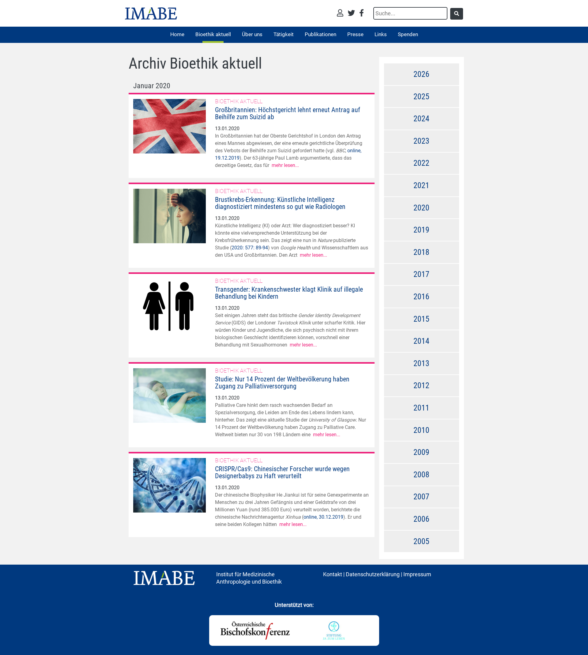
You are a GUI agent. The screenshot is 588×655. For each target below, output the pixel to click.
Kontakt (332, 574)
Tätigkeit (283, 34)
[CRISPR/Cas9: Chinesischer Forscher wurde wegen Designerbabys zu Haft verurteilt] (169, 485)
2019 (421, 229)
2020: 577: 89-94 (250, 248)
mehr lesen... (285, 165)
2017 (421, 274)
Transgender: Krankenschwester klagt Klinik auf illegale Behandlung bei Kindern (289, 293)
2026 (421, 74)
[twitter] (353, 13)
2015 (421, 319)
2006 (421, 519)
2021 (421, 185)
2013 (421, 363)
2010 (421, 430)
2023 (421, 141)
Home (177, 34)
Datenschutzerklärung (373, 574)
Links (381, 34)
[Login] (341, 13)
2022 (421, 163)
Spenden (408, 34)
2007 (421, 496)
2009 (421, 452)
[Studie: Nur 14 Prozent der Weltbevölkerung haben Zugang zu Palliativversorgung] (169, 395)
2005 (421, 541)
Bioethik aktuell (213, 34)
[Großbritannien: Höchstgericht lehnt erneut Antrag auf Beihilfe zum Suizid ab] (169, 126)
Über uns (252, 34)
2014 (421, 341)
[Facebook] (361, 13)
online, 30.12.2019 (323, 517)
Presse (355, 34)
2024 (421, 118)
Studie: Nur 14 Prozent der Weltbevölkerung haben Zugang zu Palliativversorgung (282, 382)
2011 (421, 407)
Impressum (417, 574)
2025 (421, 96)
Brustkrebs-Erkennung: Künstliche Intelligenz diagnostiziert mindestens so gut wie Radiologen (280, 203)
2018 (421, 252)
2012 (421, 385)
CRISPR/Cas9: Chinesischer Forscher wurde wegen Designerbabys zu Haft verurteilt (282, 472)
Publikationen (320, 34)
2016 (421, 296)
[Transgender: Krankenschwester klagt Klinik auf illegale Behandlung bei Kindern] (169, 305)
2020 (421, 207)
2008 (421, 474)
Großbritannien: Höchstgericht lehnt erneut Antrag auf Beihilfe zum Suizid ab (287, 113)
